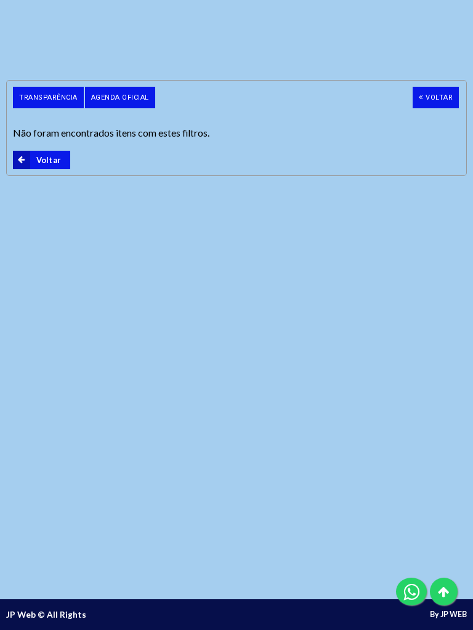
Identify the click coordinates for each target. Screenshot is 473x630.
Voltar (439, 98)
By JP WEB (448, 614)
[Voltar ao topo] (444, 591)
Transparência (48, 98)
